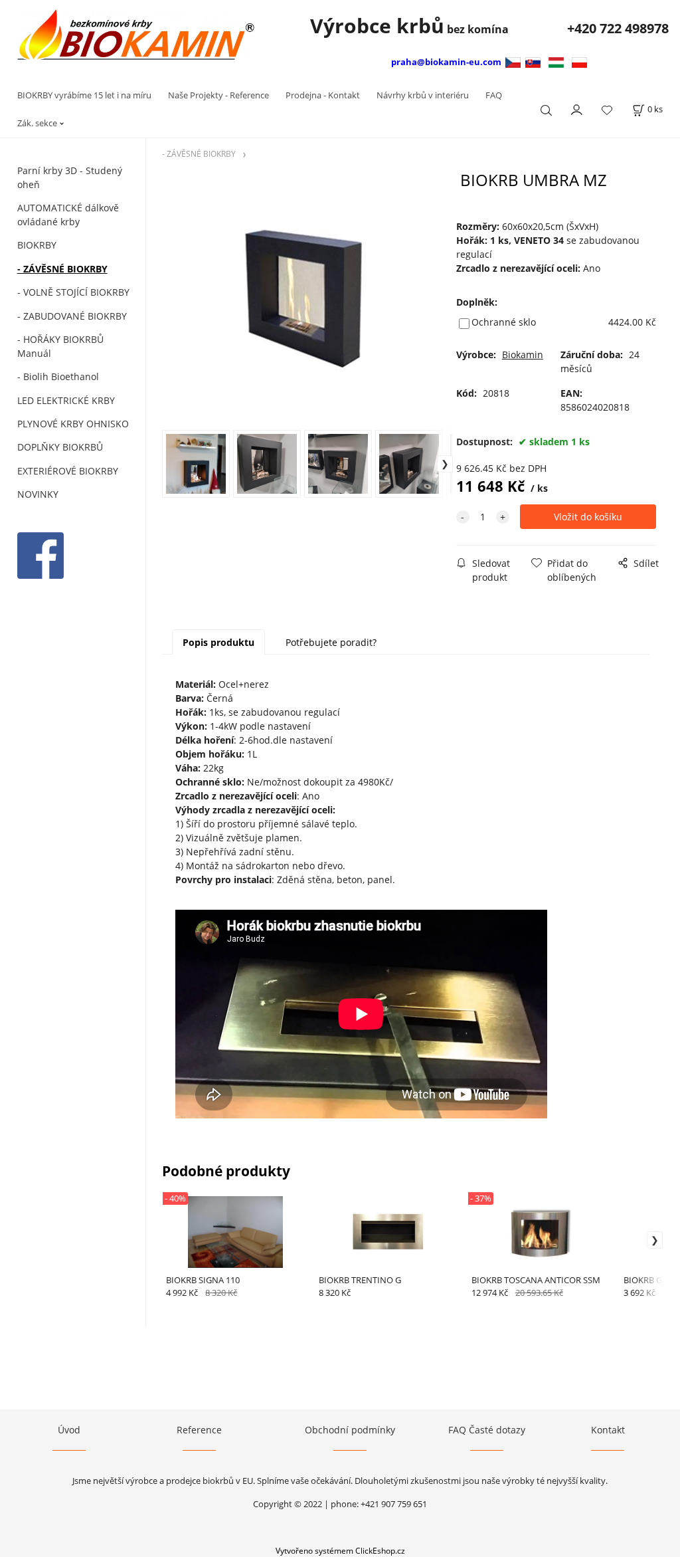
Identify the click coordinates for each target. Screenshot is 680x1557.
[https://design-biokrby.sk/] (533, 61)
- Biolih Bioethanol (58, 376)
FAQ (493, 95)
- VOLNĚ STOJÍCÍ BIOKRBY (73, 292)
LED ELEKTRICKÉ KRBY (66, 400)
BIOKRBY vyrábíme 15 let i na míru (84, 95)
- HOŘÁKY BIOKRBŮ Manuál (60, 346)
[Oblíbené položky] (607, 110)
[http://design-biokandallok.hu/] (556, 61)
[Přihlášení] (577, 108)
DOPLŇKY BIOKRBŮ (60, 447)
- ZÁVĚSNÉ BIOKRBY (62, 268)
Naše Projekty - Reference (218, 95)
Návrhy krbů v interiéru (423, 95)
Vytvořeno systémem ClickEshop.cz (340, 1550)
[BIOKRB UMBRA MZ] (307, 299)
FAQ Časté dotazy (486, 1429)
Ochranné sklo (503, 322)
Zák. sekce (37, 123)
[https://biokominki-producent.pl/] (579, 61)
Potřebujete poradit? (331, 642)
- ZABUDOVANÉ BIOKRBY (72, 316)
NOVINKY (37, 494)
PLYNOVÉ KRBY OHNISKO (73, 423)
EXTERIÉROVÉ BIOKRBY (67, 471)
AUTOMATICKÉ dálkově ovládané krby (68, 214)
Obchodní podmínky (350, 1429)
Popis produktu (218, 642)
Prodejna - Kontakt (323, 95)
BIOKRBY (36, 245)
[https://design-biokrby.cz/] (514, 61)
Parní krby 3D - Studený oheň (69, 177)
